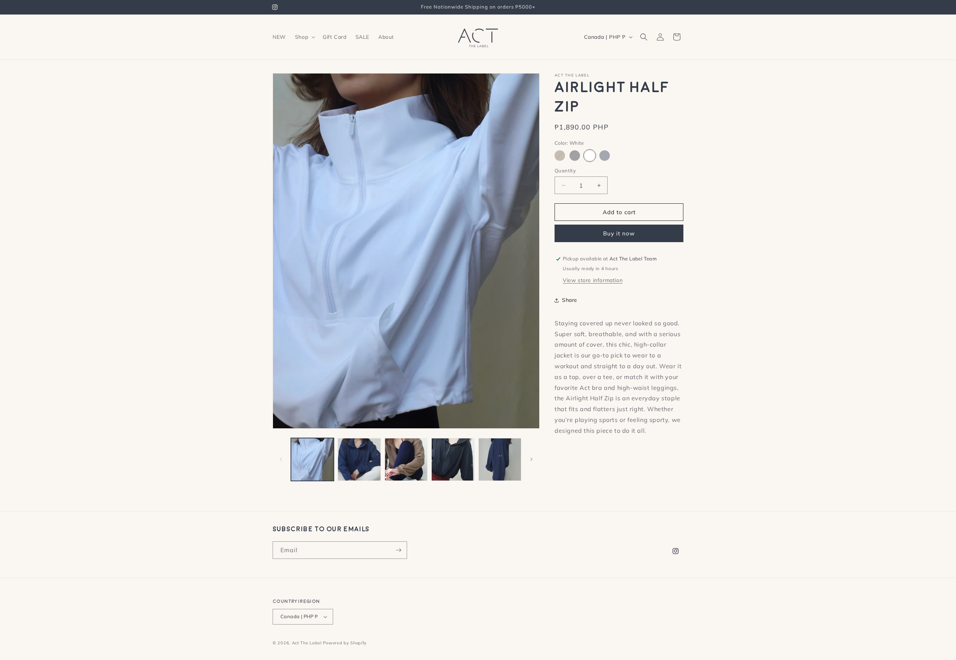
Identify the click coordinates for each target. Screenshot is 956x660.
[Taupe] (560, 155)
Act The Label (307, 642)
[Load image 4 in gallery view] (452, 459)
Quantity (565, 170)
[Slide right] (531, 459)
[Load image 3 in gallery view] (406, 459)
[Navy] (604, 155)
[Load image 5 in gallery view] (499, 459)
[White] (589, 155)
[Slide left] (281, 459)
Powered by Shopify (345, 642)
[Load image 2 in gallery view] (359, 459)
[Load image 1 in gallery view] (312, 459)
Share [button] (569, 300)
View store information (593, 280)
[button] (304, 37)
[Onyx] (574, 155)
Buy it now (619, 233)
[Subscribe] (398, 550)
